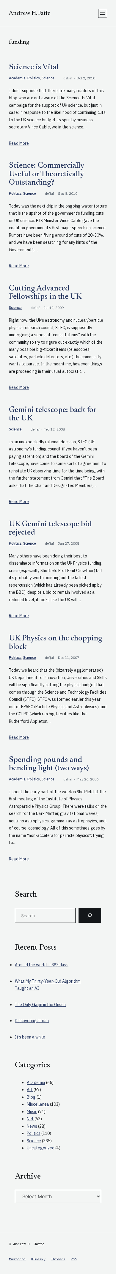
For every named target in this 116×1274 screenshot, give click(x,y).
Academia (17, 78)
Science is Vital (34, 67)
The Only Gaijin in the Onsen (40, 1004)
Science (48, 78)
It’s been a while (30, 1037)
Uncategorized (40, 1148)
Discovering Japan (32, 1020)
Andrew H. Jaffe (30, 13)
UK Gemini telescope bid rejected (50, 529)
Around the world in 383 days (41, 964)
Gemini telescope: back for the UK (52, 414)
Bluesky (38, 1259)
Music (32, 1111)
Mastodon (17, 1259)
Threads (58, 1259)
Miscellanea (38, 1104)
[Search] (90, 915)
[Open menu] (102, 13)
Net (30, 1118)
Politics (33, 78)
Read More (19, 143)
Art (30, 1089)
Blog (31, 1097)
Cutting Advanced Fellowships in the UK (45, 293)
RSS (74, 1259)
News (32, 1126)
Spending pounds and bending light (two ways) (49, 764)
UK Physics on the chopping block (55, 643)
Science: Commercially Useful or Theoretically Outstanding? (46, 174)
